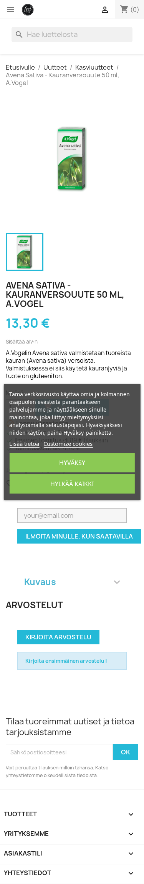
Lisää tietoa (24, 443)
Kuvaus (40, 582)
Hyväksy (72, 463)
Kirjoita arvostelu (58, 637)
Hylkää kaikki (72, 484)
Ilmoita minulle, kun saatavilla (79, 536)
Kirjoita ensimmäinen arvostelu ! (66, 660)
